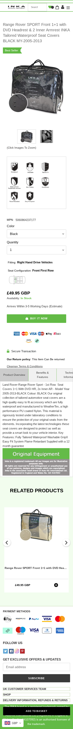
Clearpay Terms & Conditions (25, 366)
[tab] (36, 689)
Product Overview (14, 374)
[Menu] (67, 7)
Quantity (12, 242)
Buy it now (38, 318)
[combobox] (37, 7)
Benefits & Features (42, 375)
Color (10, 226)
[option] (27, 137)
